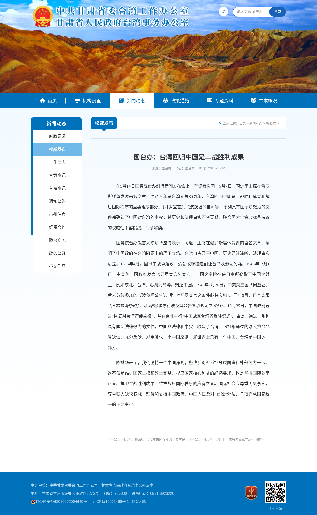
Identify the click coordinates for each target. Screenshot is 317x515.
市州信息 (57, 214)
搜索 (277, 12)
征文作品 (57, 266)
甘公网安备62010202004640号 (61, 502)
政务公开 (57, 253)
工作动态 (57, 162)
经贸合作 (57, 227)
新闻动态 (255, 123)
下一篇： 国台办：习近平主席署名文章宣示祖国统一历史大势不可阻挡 (228, 440)
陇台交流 (57, 240)
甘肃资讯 (57, 175)
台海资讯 (57, 188)
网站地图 (139, 502)
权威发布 (57, 149)
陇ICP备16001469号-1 (110, 502)
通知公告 (57, 201)
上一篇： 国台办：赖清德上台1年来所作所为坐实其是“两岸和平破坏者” (146, 440)
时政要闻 (57, 136)
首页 (242, 123)
